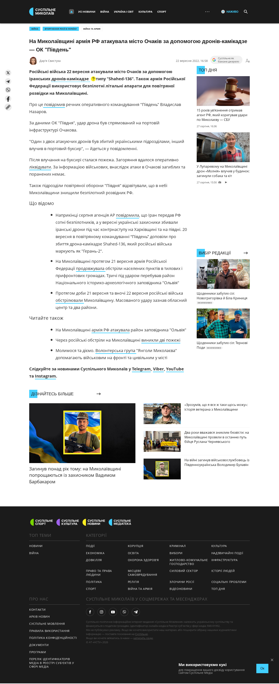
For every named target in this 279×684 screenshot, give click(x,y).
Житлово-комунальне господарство (189, 562)
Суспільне (141, 634)
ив (62, 104)
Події (90, 546)
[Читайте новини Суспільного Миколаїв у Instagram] (101, 612)
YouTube (175, 369)
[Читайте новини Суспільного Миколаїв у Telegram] (136, 612)
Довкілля (94, 560)
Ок (262, 668)
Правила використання (49, 631)
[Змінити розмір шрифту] (248, 61)
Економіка (95, 553)
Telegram (141, 369)
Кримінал (178, 546)
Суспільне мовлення (47, 624)
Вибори (176, 553)
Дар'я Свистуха (50, 61)
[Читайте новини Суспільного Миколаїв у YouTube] (113, 612)
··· (207, 11)
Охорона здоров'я (143, 560)
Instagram (45, 376)
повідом (51, 104)
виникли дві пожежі (160, 340)
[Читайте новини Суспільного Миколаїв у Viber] (124, 612)
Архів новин (39, 616)
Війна (104, 11)
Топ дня (218, 589)
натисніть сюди (143, 638)
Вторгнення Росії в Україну (61, 28)
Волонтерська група (115, 350)
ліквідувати (40, 167)
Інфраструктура (224, 560)
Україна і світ (124, 11)
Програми (37, 652)
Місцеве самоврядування (142, 573)
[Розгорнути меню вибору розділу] (71, 11)
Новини (36, 546)
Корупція (135, 546)
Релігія (133, 582)
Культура (145, 11)
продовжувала (90, 268)
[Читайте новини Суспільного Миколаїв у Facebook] (90, 612)
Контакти (37, 610)
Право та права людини (99, 573)
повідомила (127, 215)
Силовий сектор (184, 571)
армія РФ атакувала (111, 330)
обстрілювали (70, 300)
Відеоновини (181, 589)
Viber (158, 369)
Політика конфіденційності (53, 638)
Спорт (161, 11)
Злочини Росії (182, 582)
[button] (8, 72)
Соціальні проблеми (229, 582)
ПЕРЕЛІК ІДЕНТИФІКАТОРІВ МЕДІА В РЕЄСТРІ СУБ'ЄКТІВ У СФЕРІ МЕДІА (51, 662)
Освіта (133, 553)
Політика (94, 582)
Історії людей (223, 571)
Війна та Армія (91, 28)
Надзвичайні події (227, 553)
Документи (39, 645)
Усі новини (86, 11)
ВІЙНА (34, 28)
